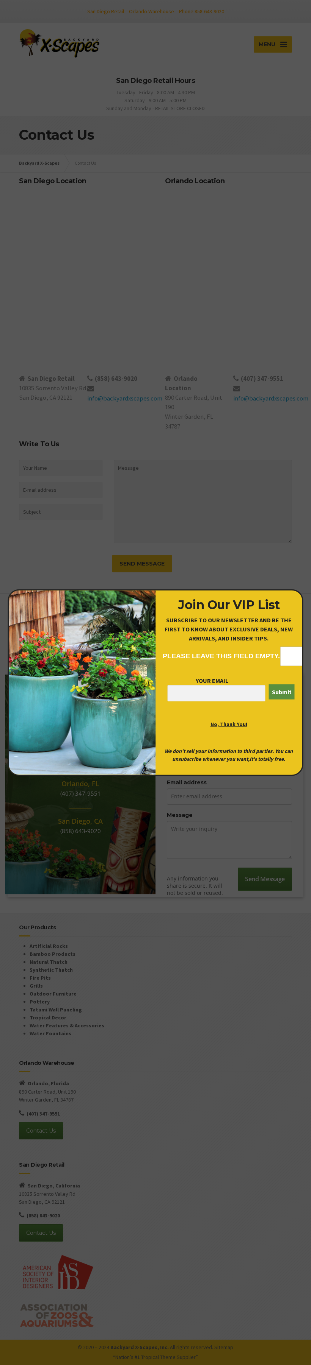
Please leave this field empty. (221, 656)
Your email (212, 680)
